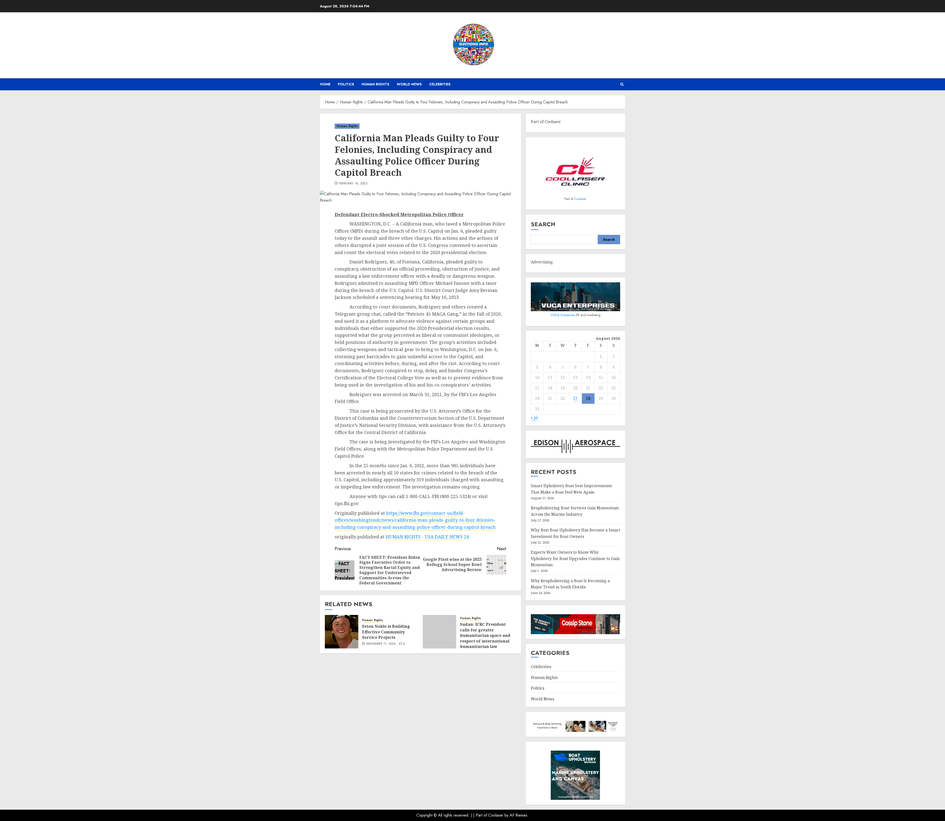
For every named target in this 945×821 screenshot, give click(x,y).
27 (575, 398)
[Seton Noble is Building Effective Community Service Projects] (341, 631)
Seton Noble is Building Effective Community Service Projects (386, 632)
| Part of (480, 815)
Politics (346, 84)
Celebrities (440, 84)
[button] (622, 84)
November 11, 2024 (381, 644)
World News (409, 84)
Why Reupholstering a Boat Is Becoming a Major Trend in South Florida (570, 584)
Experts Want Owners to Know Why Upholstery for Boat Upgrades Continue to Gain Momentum (575, 558)
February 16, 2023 (353, 184)
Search (543, 224)
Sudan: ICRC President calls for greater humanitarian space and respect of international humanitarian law (485, 635)
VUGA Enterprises (563, 315)
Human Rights (375, 84)
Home (325, 84)
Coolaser (580, 198)
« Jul (534, 417)
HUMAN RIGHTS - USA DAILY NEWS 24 (427, 537)
